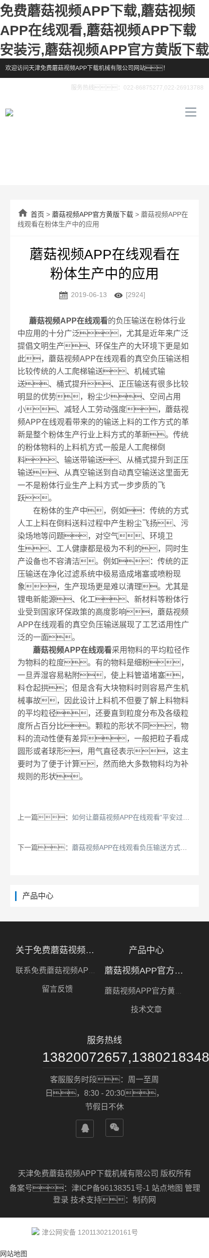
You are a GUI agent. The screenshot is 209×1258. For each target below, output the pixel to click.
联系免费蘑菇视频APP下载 (62, 970)
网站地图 (13, 1254)
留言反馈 (57, 989)
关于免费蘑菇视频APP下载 (57, 950)
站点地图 (167, 1188)
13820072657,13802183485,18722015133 (104, 1057)
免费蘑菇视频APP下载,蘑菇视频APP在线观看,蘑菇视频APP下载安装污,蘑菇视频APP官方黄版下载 (104, 30)
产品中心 (146, 950)
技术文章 (146, 1009)
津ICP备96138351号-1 (111, 1188)
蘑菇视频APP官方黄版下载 (92, 214)
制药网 (144, 1200)
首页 (37, 214)
